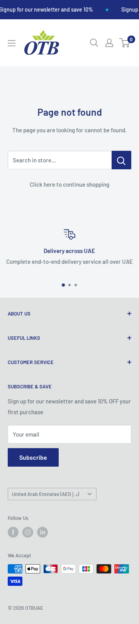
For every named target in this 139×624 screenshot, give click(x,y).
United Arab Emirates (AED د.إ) (45, 494)
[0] (125, 42)
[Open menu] (11, 43)
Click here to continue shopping (69, 184)
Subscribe (33, 457)
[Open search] (94, 43)
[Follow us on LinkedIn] (42, 532)
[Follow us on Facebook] (13, 532)
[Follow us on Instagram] (27, 532)
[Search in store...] (121, 160)
